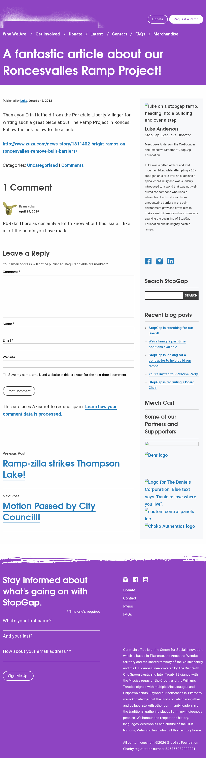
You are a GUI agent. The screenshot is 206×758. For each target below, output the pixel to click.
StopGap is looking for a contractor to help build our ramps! (170, 360)
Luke (23, 101)
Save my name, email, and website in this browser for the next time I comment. (67, 375)
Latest (97, 34)
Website (9, 357)
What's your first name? (27, 620)
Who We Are (14, 34)
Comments (72, 165)
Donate (157, 19)
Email (8, 340)
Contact (119, 34)
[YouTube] (145, 579)
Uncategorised (42, 165)
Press (128, 606)
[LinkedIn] (170, 261)
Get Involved (48, 34)
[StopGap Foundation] (51, 19)
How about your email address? (37, 651)
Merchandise (165, 34)
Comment (11, 272)
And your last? (17, 636)
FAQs (140, 34)
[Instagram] (159, 261)
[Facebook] (148, 261)
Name (8, 324)
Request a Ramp (186, 19)
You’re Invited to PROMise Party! (174, 374)
